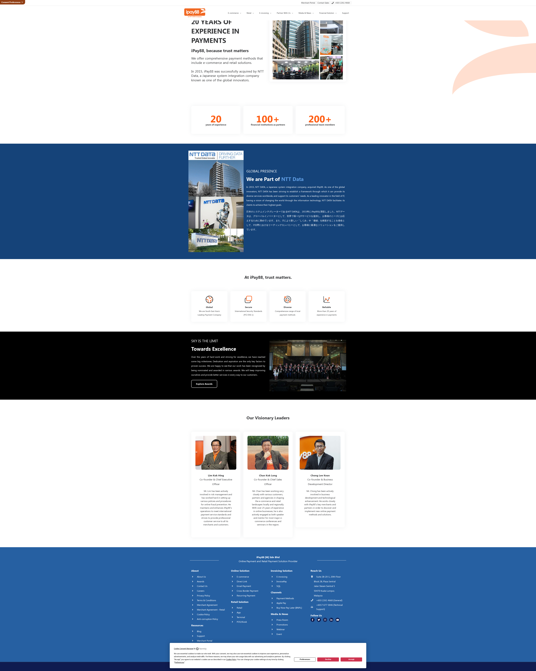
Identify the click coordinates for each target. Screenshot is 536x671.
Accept (351, 659)
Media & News (279, 614)
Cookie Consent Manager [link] (183, 649)
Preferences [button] (179, 662)
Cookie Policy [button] (231, 660)
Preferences (305, 659)
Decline (328, 659)
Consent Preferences (11, 2)
